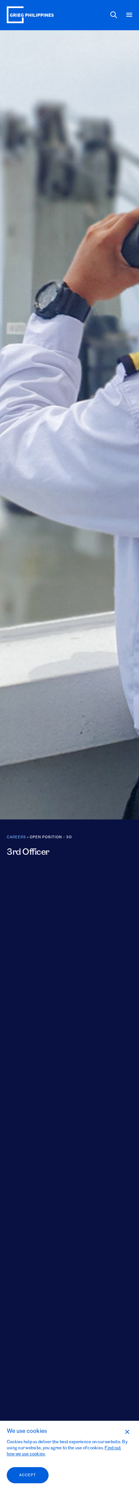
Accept (27, 1475)
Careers (16, 837)
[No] (126, 1431)
